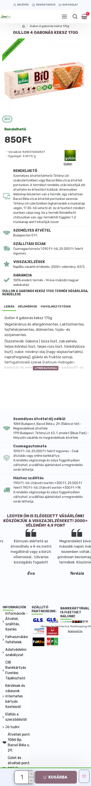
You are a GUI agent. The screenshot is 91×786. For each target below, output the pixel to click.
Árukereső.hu (75, 631)
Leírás (9, 306)
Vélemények (27, 306)
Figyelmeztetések (56, 306)
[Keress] (75, 16)
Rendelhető (15, 129)
